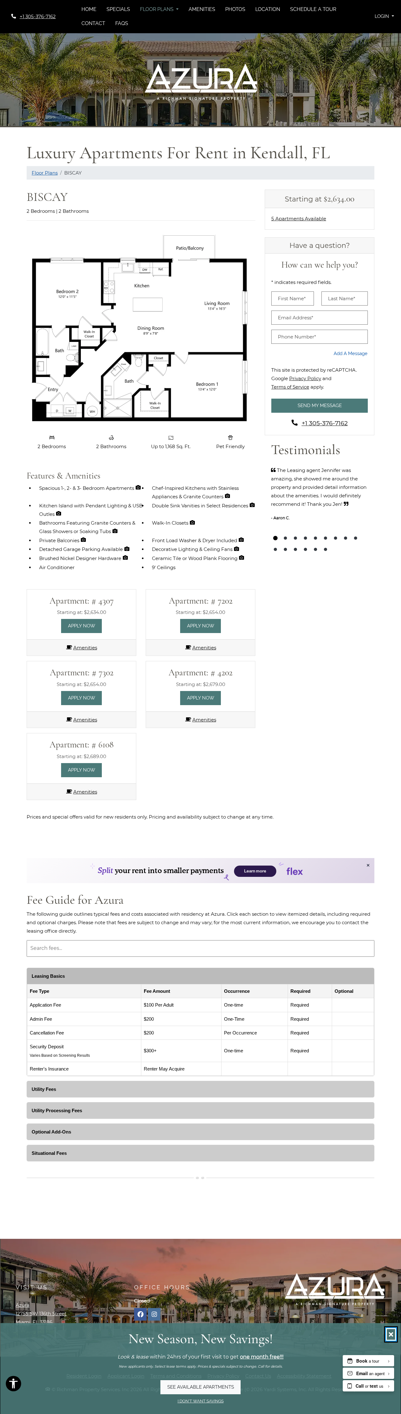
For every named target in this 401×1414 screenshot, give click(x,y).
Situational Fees (49, 1153)
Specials (118, 9)
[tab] (275, 538)
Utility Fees (44, 1089)
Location (267, 9)
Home (88, 9)
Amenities (202, 9)
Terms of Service (290, 387)
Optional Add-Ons (51, 1131)
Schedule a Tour (313, 9)
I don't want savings (201, 1401)
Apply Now (85, 626)
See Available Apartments (200, 1387)
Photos (235, 9)
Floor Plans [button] (157, 9)
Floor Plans (45, 173)
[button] (384, 16)
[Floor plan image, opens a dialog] (141, 328)
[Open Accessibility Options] (13, 1385)
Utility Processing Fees (57, 1110)
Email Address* (295, 318)
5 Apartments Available (298, 219)
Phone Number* (297, 337)
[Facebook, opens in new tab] (140, 1314)
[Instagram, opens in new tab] (154, 1314)
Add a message (350, 353)
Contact (93, 23)
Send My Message (320, 405)
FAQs (121, 23)
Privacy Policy (305, 378)
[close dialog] (391, 1334)
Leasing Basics (48, 976)
